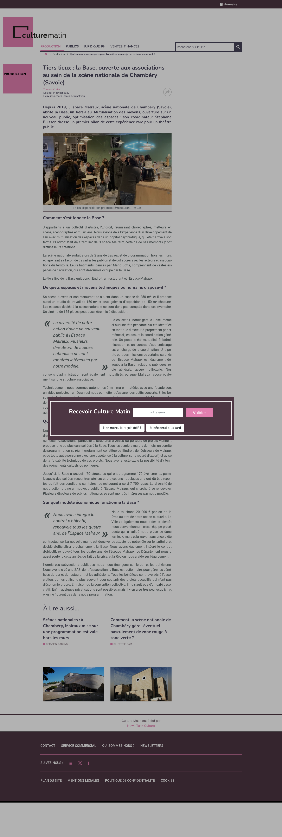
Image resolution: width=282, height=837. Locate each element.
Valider (199, 412)
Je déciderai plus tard (165, 428)
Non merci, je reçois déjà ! (122, 428)
